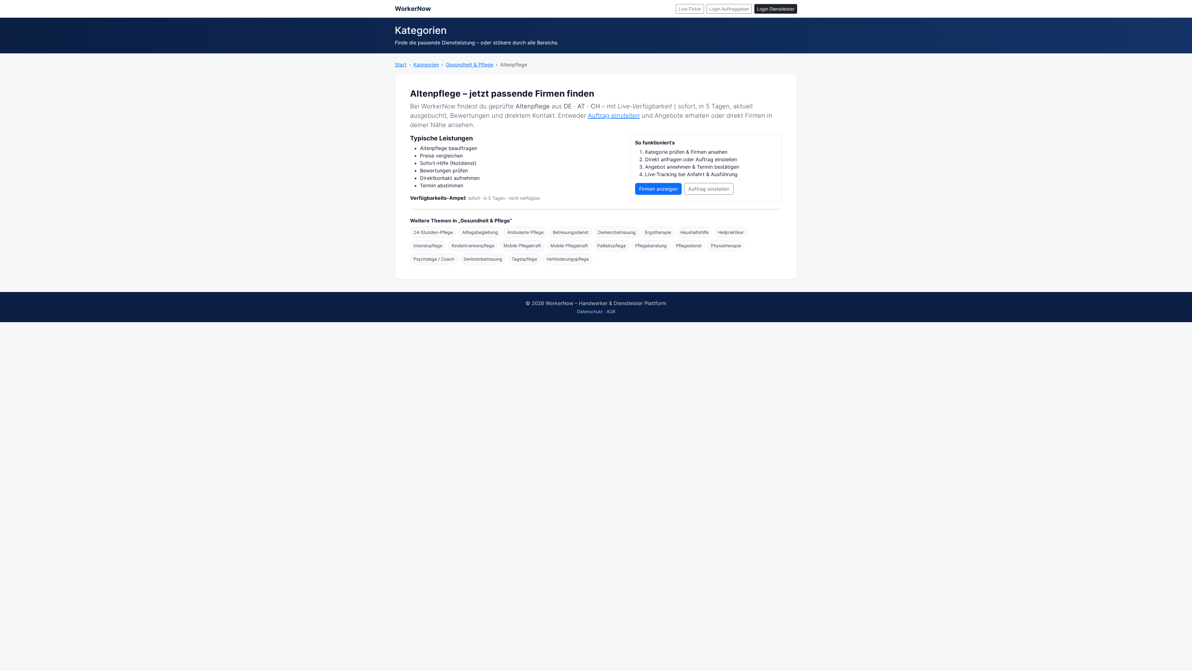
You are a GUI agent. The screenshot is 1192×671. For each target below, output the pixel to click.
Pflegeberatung (651, 245)
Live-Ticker (690, 8)
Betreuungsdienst (571, 232)
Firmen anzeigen (658, 189)
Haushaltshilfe (694, 232)
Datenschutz (590, 311)
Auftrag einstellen (614, 115)
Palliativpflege (611, 245)
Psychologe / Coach (433, 259)
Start (401, 65)
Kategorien (426, 65)
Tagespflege (524, 259)
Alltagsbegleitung (480, 232)
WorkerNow (413, 8)
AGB (611, 311)
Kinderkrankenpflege (473, 245)
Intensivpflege (427, 245)
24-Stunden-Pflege (433, 232)
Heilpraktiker (731, 232)
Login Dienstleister (775, 8)
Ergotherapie (658, 232)
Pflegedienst (689, 245)
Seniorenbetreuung (482, 259)
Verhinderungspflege (567, 259)
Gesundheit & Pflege (469, 65)
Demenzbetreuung (617, 232)
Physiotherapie (726, 245)
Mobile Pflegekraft (522, 245)
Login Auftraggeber (729, 8)
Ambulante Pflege (525, 232)
